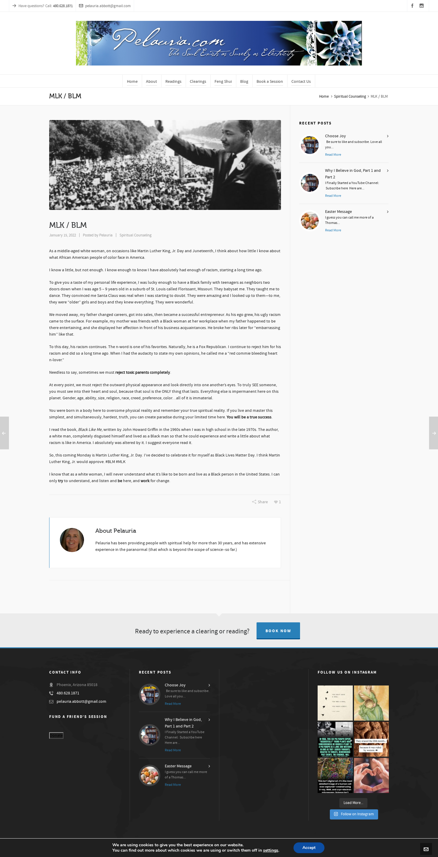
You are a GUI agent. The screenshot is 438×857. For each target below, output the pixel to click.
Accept (309, 847)
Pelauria (106, 235)
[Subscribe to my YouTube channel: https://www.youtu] (335, 703)
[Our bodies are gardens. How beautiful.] (335, 775)
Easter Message (338, 211)
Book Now (278, 631)
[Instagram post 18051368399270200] (335, 739)
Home (324, 96)
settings (270, 850)
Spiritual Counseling (350, 96)
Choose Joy (335, 136)
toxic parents (137, 372)
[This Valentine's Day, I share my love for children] (371, 775)
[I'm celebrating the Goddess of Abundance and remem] (371, 703)
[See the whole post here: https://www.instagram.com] (371, 739)
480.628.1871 (68, 693)
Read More (333, 154)
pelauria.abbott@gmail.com (108, 6)
